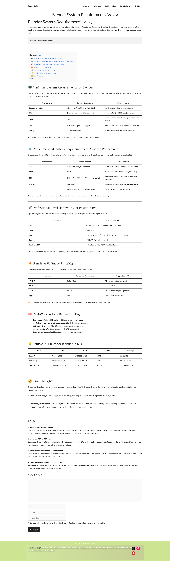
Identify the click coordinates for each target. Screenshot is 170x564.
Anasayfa (86, 6)
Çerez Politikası (125, 6)
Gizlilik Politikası (110, 6)
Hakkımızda (97, 6)
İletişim (137, 6)
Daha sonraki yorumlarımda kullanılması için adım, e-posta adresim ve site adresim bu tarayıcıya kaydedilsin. (67, 523)
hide (40, 55)
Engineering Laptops (34, 548)
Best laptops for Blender (47, 40)
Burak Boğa (33, 6)
